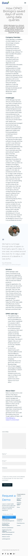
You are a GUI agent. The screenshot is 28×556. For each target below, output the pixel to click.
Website (4, 468)
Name (4, 454)
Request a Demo (9, 517)
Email (4, 461)
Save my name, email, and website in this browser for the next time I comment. (13, 478)
